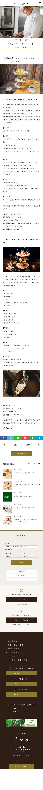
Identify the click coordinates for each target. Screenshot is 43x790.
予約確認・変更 (22, 571)
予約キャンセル (22, 575)
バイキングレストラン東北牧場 (23, 668)
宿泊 (10, 637)
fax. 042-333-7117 (21, 711)
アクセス (12, 656)
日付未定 (7, 549)
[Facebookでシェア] (3, 438)
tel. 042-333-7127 (22, 684)
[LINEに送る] (18, 438)
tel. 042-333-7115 (21, 673)
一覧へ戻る (21, 453)
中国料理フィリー (23, 679)
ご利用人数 (8, 553)
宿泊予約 (21, 766)
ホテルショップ (15, 652)
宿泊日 (7, 543)
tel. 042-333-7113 (21, 694)
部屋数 (24, 553)
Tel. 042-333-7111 (21, 599)
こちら (11, 428)
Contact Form (21, 620)
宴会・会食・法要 (16, 645)
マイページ (21, 579)
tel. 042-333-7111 (21, 708)
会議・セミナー (15, 648)
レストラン (13, 641)
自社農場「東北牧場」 (18, 660)
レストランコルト (23, 689)
